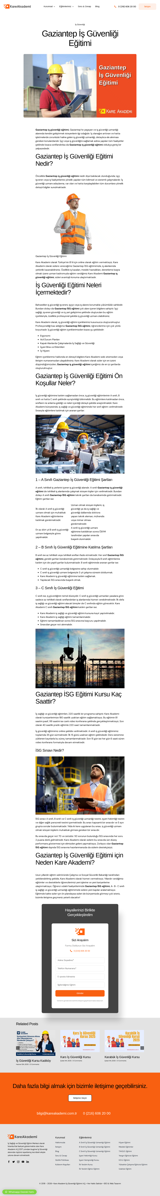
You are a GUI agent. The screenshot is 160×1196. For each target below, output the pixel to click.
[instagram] (18, 1162)
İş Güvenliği (80, 25)
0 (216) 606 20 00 (96, 1113)
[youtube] (23, 1162)
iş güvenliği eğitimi (68, 176)
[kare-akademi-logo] (17, 5)
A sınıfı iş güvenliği (54, 508)
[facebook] (9, 1162)
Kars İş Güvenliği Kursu (75, 1057)
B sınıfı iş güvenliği (59, 529)
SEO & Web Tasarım (112, 1183)
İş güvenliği (53, 329)
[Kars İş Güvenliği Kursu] (80, 1041)
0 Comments (34, 1064)
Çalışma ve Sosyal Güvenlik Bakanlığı (88, 874)
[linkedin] (27, 1162)
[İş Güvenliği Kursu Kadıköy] (35, 1043)
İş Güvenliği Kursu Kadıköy (33, 1060)
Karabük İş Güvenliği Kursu (122, 1057)
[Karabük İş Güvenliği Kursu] (124, 1041)
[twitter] (13, 1162)
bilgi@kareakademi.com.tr (57, 1113)
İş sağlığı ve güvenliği (46, 713)
